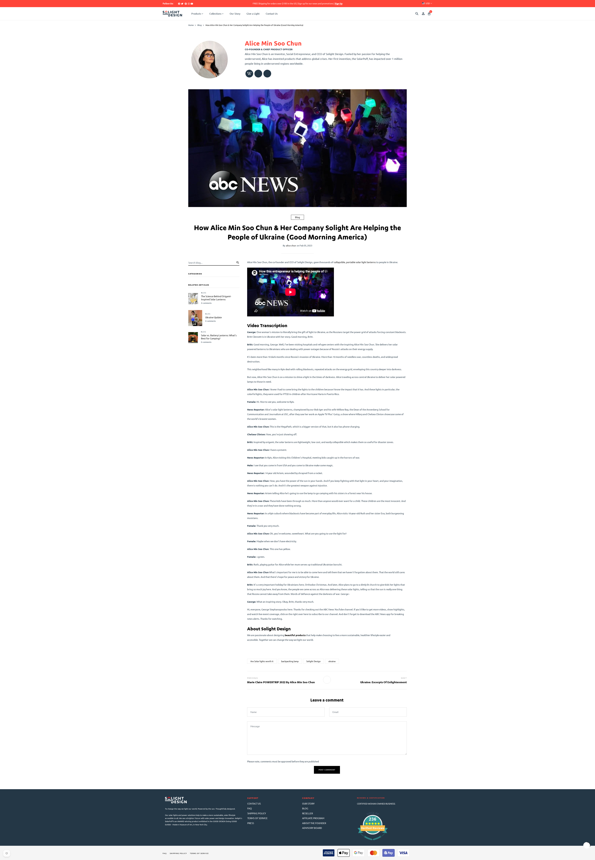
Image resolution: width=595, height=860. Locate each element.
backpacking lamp (290, 661)
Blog (297, 217)
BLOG (305, 808)
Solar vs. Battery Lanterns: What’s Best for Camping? (219, 337)
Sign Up (338, 3)
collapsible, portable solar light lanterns (355, 262)
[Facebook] (179, 3)
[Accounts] (423, 13)
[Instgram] (189, 3)
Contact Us (272, 13)
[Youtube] (192, 3)
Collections (215, 13)
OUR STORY (308, 803)
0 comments (206, 303)
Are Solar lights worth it (261, 661)
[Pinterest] (186, 3)
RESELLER (307, 813)
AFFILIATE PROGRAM (313, 818)
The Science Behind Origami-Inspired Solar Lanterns (216, 298)
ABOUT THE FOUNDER (314, 823)
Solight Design (313, 661)
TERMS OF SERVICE (257, 818)
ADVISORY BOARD (312, 827)
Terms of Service (199, 853)
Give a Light (253, 13)
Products (196, 13)
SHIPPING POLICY (256, 813)
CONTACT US (254, 803)
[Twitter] (182, 3)
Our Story (235, 13)
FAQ (249, 808)
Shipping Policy (178, 853)
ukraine (332, 661)
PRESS (250, 823)
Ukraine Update (213, 317)
